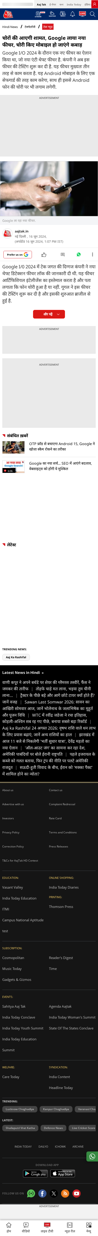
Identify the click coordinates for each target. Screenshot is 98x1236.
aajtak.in (21, 231)
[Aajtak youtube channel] (76, 1193)
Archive (78, 1147)
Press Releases (58, 846)
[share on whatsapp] (92, 1156)
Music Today (12, 968)
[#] (78, 255)
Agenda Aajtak (60, 1006)
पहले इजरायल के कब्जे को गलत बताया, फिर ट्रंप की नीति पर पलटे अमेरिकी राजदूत (48, 760)
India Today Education (19, 898)
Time (53, 968)
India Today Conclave (18, 1017)
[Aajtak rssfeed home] (65, 1193)
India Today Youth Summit (22, 1028)
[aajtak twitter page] (54, 1193)
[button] (89, 1228)
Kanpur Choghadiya (56, 1109)
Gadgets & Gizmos (16, 979)
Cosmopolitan (13, 957)
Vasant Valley (12, 887)
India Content (59, 1076)
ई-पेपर (52, 4)
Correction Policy (13, 846)
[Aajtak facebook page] (42, 1193)
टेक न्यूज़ (47, 27)
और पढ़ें (48, 314)
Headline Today (61, 1087)
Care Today (10, 1076)
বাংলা (61, 4)
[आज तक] (8, 14)
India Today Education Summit (19, 1044)
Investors (8, 818)
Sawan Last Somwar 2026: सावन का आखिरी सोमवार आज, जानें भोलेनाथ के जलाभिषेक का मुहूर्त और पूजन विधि (47, 708)
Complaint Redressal (62, 804)
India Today (74, 4)
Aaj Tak (41, 4)
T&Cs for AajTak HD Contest (20, 860)
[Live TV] (82, 15)
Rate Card (55, 818)
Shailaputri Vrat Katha (20, 1128)
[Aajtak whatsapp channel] (31, 1193)
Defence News (53, 1128)
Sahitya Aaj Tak (14, 1006)
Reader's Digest (61, 957)
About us (7, 790)
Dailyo (43, 1147)
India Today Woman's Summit (72, 1017)
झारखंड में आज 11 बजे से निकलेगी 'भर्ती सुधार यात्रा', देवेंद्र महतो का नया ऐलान (48, 741)
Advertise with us (13, 804)
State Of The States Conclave (71, 1028)
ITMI (5, 909)
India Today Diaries (64, 887)
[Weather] (52, 15)
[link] (94, 4)
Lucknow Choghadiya (20, 1109)
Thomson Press (61, 906)
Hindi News (10, 27)
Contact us (55, 790)
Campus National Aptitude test (23, 925)
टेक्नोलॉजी (30, 27)
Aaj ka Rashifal (16, 657)
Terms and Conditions (63, 832)
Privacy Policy (10, 832)
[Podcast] (62, 14)
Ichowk (60, 1147)
